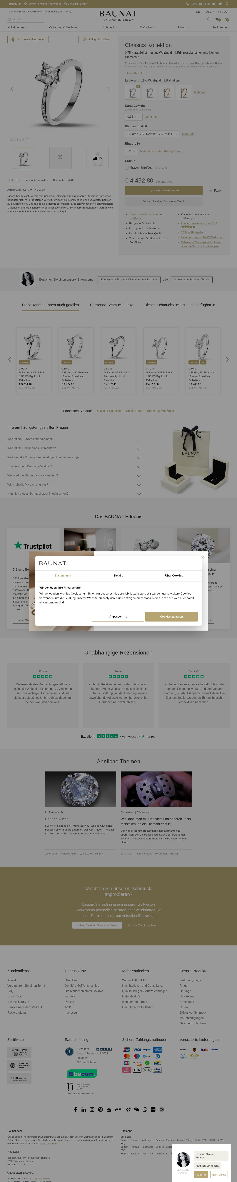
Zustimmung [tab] (63, 575)
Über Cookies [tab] (174, 575)
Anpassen (115, 616)
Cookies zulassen (171, 616)
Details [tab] (118, 575)
